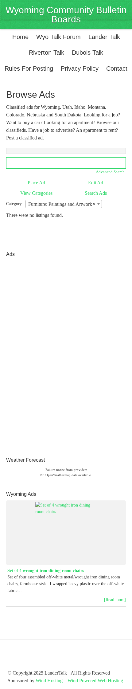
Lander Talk (102, 36)
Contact (116, 68)
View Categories (36, 193)
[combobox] (63, 204)
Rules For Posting (29, 68)
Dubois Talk (86, 52)
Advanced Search (110, 172)
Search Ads (96, 193)
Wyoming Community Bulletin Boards (66, 14)
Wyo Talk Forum (58, 36)
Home (20, 36)
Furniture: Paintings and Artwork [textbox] (61, 204)
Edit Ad (95, 182)
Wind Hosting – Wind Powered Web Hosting (79, 680)
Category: (14, 204)
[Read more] (115, 599)
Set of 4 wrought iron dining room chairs (45, 570)
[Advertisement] (30, 352)
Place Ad (36, 182)
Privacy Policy (80, 68)
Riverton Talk (45, 52)
